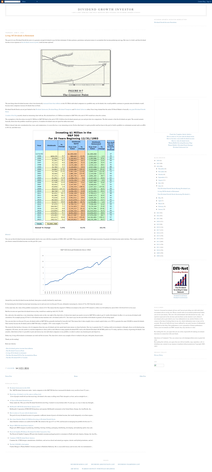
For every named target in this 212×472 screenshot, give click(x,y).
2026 (158, 160)
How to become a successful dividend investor (180, 139)
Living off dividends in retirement (16, 353)
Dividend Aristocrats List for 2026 (20, 388)
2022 (158, 216)
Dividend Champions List (129, 464)
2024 (158, 166)
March (160, 204)
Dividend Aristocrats (42, 109)
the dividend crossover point (30, 42)
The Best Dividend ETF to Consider (16, 357)
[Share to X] (24, 368)
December (161, 169)
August (160, 180)
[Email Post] (17, 368)
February (161, 206)
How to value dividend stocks (180, 141)
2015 (158, 236)
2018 (158, 227)
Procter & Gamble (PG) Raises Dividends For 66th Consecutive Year (30, 432)
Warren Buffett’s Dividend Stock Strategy (180, 145)
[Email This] (19, 368)
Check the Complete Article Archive (180, 134)
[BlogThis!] (22, 368)
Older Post (143, 376)
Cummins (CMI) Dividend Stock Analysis (22, 438)
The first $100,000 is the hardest (19, 444)
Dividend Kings (53, 109)
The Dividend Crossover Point (15, 351)
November (161, 172)
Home (76, 376)
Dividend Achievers (80, 109)
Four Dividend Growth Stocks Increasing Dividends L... (174, 194)
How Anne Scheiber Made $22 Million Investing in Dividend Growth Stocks (32, 419)
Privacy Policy (158, 355)
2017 (158, 230)
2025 (158, 163)
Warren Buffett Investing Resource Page (180, 143)
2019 (158, 224)
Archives (75, 469)
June (159, 186)
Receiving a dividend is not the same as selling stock (25, 394)
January (160, 209)
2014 (158, 239)
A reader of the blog (11, 115)
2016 (158, 233)
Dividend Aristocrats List (180, 147)
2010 (158, 250)
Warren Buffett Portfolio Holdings (98, 469)
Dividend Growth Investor (106, 9)
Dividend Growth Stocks (180, 296)
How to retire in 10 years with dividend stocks (23, 413)
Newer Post (8, 376)
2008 (158, 256)
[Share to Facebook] (26, 368)
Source (8, 234)
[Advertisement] (45, 22)
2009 (158, 253)
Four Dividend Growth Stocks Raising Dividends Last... (174, 188)
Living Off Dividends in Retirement (168, 191)
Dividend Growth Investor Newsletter (165, 22)
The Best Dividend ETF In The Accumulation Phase (21, 355)
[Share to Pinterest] (28, 368)
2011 (158, 247)
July (159, 183)
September (161, 177)
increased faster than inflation (52, 103)
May (159, 198)
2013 (158, 241)
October (160, 174)
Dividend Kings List (79, 464)
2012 (158, 244)
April (160, 201)
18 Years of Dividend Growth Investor (21, 400)
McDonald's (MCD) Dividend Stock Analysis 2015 (25, 407)
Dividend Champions (65, 109)
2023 (158, 213)
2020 (158, 221)
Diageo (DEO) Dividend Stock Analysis (21, 425)
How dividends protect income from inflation (19, 348)
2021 (158, 219)
